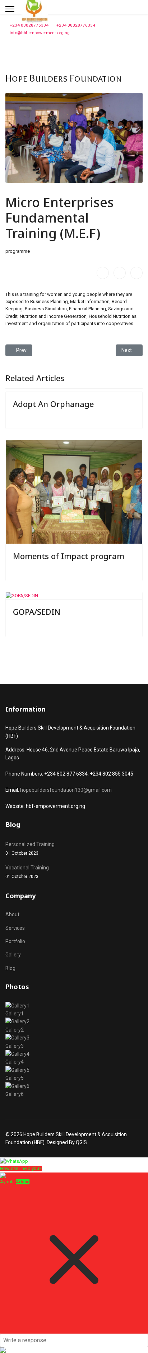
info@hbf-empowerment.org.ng (40, 32)
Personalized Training (30, 848)
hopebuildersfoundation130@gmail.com (66, 790)
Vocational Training (27, 872)
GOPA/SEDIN (36, 611)
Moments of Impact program (68, 555)
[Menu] (9, 9)
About (12, 914)
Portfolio (15, 941)
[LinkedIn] (136, 273)
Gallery (13, 954)
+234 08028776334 (29, 25)
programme (17, 251)
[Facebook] (103, 273)
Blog (10, 968)
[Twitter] (120, 273)
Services (15, 928)
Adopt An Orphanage (53, 403)
